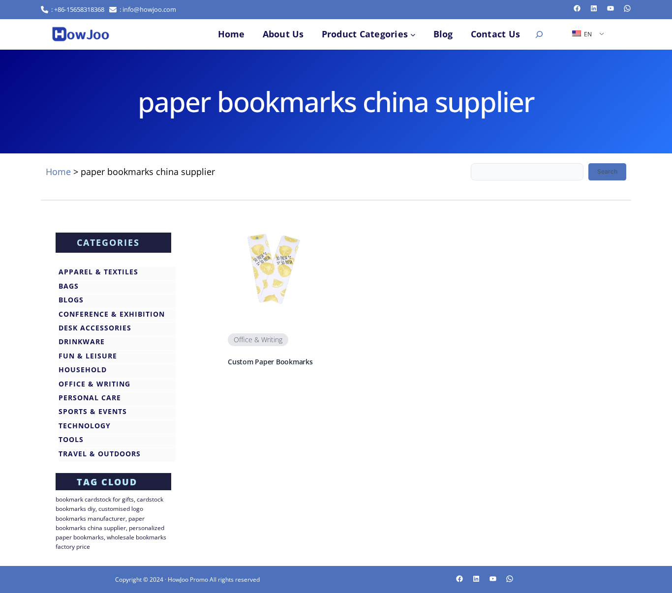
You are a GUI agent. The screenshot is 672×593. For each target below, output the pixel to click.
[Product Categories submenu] (413, 34)
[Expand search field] (539, 34)
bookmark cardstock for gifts (95, 499)
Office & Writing (258, 339)
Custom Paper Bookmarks (270, 361)
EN (587, 34)
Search (607, 171)
